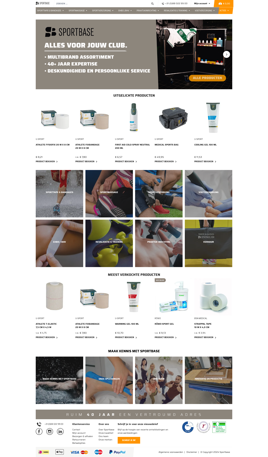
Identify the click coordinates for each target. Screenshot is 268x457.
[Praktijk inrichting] (159, 243)
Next (226, 54)
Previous (41, 54)
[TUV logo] (188, 427)
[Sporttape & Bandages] (59, 193)
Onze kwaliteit (106, 433)
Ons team (103, 436)
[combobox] (106, 3)
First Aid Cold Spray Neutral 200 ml (132, 146)
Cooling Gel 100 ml (205, 144)
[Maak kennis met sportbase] (59, 380)
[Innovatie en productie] (208, 380)
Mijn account (79, 433)
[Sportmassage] (109, 193)
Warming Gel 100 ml (127, 324)
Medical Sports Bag (167, 144)
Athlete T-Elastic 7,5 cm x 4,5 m (46, 325)
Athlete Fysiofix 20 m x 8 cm (53, 144)
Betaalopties (78, 443)
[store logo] (43, 3)
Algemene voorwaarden (171, 452)
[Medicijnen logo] (219, 427)
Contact (76, 429)
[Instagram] (50, 431)
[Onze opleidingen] (109, 380)
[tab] (82, 424)
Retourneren (79, 439)
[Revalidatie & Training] (109, 243)
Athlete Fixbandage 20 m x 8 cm (87, 146)
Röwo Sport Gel (164, 324)
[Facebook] (40, 431)
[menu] (134, 10)
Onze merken (105, 439)
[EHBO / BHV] (59, 243)
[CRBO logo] (203, 427)
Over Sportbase (106, 429)
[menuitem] (51, 10)
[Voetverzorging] (208, 193)
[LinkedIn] (61, 431)
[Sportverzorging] (159, 193)
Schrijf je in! (129, 440)
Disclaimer (191, 452)
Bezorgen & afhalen (82, 436)
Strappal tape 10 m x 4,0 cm (202, 325)
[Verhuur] (208, 243)
